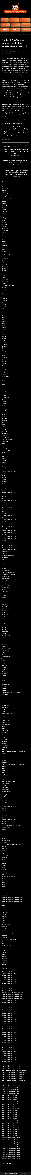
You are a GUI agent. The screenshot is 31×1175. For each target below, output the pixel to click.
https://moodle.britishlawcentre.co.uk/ (11, 825)
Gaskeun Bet (5, 913)
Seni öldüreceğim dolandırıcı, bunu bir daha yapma (14, 751)
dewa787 (4, 317)
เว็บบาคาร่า (4, 340)
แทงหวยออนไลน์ (6, 608)
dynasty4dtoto (5, 804)
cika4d (3, 867)
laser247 (4, 698)
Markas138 (4, 842)
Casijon (3, 262)
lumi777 (3, 861)
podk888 (4, 342)
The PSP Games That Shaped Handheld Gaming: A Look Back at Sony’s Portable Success (15, 151)
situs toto (4, 236)
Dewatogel (4, 928)
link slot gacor (5, 230)
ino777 (3, 566)
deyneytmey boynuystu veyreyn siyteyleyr (12, 897)
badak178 (4, 209)
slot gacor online (6, 924)
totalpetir (4, 768)
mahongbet (4, 224)
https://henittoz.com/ (7, 827)
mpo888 (4, 810)
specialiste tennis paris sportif (9, 574)
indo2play (4, 774)
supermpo (4, 688)
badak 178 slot (5, 376)
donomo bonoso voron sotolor (9, 939)
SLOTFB (3, 703)
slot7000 (4, 715)
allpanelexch (5, 707)
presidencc (4, 747)
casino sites (4, 749)
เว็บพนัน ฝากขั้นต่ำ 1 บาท (7, 255)
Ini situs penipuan (6, 464)
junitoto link (5, 553)
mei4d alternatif (5, 576)
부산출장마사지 (5, 722)
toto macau (4, 371)
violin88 (3, 943)
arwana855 (4, 283)
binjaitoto (4, 675)
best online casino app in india (9, 713)
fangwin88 (4, 211)
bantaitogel (4, 205)
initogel (3, 199)
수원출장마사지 (5, 720)
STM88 (3, 458)
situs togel (4, 196)
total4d (3, 728)
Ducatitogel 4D (5, 585)
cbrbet (3, 772)
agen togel (4, 823)
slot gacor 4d (5, 258)
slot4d (3, 220)
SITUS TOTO (4, 593)
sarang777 (4, 739)
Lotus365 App (5, 745)
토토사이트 (4, 926)
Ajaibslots (4, 914)
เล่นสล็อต (4, 333)
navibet (3, 443)
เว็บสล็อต (4, 222)
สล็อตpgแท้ (4, 264)
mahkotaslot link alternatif (8, 555)
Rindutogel (4, 778)
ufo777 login (5, 730)
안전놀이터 (4, 660)
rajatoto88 (4, 646)
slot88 (3, 215)
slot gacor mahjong (6, 198)
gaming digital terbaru (7, 580)
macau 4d (4, 597)
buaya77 (4, 563)
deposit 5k (4, 272)
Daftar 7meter (5, 679)
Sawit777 (4, 918)
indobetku (4, 779)
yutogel (3, 662)
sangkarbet (4, 217)
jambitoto (4, 852)
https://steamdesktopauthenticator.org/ (11, 844)
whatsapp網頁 (5, 456)
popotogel (4, 226)
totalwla (4, 766)
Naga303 (4, 667)
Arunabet (4, 916)
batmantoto (5, 836)
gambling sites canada (7, 717)
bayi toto (4, 241)
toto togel (4, 869)
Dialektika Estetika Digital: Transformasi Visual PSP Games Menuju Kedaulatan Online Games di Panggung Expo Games (15, 172)
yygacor (3, 759)
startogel (4, 798)
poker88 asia (5, 599)
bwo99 (3, 623)
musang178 (4, 325)
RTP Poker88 (5, 888)
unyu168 (4, 838)
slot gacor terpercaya (7, 949)
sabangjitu (4, 871)
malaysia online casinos (7, 894)
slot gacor (4, 251)
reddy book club (6, 701)
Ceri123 (3, 399)
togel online (4, 428)
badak (3, 487)
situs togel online (6, 795)
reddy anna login (6, 724)
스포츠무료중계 (5, 631)
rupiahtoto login (6, 684)
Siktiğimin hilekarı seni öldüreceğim (10, 1095)
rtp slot (3, 886)
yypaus (3, 770)
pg (2, 734)
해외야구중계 (5, 551)
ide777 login (4, 595)
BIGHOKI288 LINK (6, 656)
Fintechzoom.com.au (7, 412)
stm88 (3, 601)
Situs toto (4, 622)
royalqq (3, 726)
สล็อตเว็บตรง (5, 188)
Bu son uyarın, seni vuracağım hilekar (11, 1137)
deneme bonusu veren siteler (9, 876)
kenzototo (4, 665)
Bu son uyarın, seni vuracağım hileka (10, 1087)
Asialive (3, 922)
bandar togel (5, 409)
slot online (4, 895)
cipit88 (3, 207)
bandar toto (5, 584)
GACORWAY (4, 418)
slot (2, 239)
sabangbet (4, 873)
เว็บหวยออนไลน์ (5, 194)
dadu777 (4, 306)
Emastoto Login (5, 650)
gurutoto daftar (5, 437)
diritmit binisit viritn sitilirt (8, 932)
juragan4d (4, 395)
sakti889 (4, 700)
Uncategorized (8, 53)
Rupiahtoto (4, 797)
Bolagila (3, 920)
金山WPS (4, 447)
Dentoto (4, 812)
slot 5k (3, 589)
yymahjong (4, 732)
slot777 (3, 260)
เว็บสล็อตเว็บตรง (5, 291)
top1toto (4, 673)
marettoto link (5, 570)
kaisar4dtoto (5, 802)
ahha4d (3, 711)
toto (3, 238)
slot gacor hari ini (6, 257)
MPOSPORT (4, 800)
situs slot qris (5, 677)
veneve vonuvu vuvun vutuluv (9, 930)
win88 (3, 875)
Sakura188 (4, 865)
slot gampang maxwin (7, 945)
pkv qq (3, 663)
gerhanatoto (5, 557)
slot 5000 (4, 627)
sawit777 (4, 909)
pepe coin (4, 565)
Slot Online (4, 970)
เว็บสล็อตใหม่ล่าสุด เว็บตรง (8, 285)
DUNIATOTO (5, 757)
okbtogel (4, 671)
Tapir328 (4, 289)
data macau (4, 935)
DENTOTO (4, 814)
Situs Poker (4, 681)
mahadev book (5, 705)
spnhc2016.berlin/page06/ (8, 572)
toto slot (4, 192)
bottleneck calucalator (7, 439)
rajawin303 (4, 808)
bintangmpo (5, 694)
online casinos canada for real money (11, 692)
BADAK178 (4, 295)
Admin (6, 51)
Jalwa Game (4, 658)
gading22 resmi (5, 591)
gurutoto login (5, 397)
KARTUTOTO (5, 755)
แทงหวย (3, 186)
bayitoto (4, 203)
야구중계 (4, 743)
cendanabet (4, 956)
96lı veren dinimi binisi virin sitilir (9, 471)
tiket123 (4, 736)
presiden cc (4, 738)
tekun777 (4, 903)
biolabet (4, 669)
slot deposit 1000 (6, 450)
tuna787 (4, 323)
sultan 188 (4, 245)
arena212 (4, 378)
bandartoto (4, 741)
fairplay (3, 709)
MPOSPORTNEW (6, 776)
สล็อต (3, 234)
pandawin (4, 686)
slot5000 (4, 952)
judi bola (4, 367)
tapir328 (4, 504)
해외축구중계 (5, 968)
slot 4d (3, 247)
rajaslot (3, 941)
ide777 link (4, 344)
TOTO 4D (4, 604)
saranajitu (4, 190)
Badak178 (4, 392)
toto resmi (4, 559)
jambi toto (4, 848)
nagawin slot (5, 855)
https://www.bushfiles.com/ (8, 781)
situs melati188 (5, 578)
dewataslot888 (5, 783)
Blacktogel (4, 561)
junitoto (4, 582)
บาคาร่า (3, 616)
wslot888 (4, 785)
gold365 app (5, 441)
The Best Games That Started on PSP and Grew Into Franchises (15, 161)
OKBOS (3, 859)
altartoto (4, 201)
